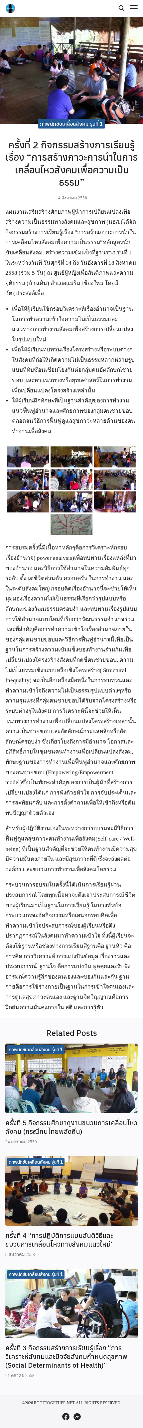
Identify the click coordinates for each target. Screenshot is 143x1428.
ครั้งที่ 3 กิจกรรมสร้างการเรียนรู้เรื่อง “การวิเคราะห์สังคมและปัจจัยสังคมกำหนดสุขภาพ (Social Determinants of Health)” (66, 1356)
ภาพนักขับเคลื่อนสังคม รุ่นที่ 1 (71, 123)
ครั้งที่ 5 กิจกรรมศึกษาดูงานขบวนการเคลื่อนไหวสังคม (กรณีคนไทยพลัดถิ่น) (71, 1127)
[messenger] (77, 1416)
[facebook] (66, 1416)
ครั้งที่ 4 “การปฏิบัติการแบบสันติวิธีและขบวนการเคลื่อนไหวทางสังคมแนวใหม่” (59, 1240)
